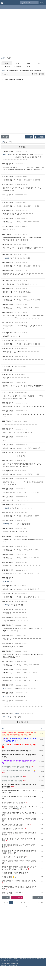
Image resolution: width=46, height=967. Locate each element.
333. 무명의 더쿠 (7, 437)
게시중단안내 (39, 959)
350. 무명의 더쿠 (7, 578)
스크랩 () (41, 137)
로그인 (42, 3)
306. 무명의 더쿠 (7, 202)
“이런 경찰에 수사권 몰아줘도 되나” (13, 829)
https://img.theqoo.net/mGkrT (12, 79)
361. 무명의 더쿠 (7, 669)
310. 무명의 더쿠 (7, 234)
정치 (28, 66)
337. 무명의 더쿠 (7, 471)
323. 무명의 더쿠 (7, 348)
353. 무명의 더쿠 (7, 601)
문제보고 (16, 960)
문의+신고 (10, 960)
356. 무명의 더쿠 (7, 625)
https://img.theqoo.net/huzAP (13, 326)
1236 (12, 787)
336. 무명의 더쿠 (7, 460)
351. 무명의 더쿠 (7, 586)
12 (6, 889)
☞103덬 (6, 155)
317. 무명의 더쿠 (7, 296)
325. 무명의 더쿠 (7, 367)
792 (32, 767)
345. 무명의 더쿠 (7, 536)
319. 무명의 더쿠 (7, 312)
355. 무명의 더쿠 (7, 617)
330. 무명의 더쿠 (7, 411)
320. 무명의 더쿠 (7, 322)
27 (8, 847)
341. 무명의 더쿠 (7, 504)
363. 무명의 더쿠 (7, 685)
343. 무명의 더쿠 (7, 520)
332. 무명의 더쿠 (7, 429)
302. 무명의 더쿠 (7, 164)
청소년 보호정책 (29, 959)
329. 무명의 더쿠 (7, 403)
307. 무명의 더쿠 (7, 210)
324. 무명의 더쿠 (7, 356)
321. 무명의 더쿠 (7, 333)
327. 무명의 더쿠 (7, 382)
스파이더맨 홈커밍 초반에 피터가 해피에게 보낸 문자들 (19, 861)
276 (3, 773)
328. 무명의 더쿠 (7, 393)
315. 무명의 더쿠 (7, 280)
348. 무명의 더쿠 (7, 562)
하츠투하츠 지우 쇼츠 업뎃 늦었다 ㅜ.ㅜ (14, 825)
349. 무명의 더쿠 (7, 570)
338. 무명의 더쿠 (7, 478)
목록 (6, 137)
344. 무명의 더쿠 (7, 528)
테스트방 (3, 960)
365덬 (17, 713)
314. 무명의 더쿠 (7, 270)
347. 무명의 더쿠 (7, 554)
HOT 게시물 (18, 898)
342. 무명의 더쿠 (7, 512)
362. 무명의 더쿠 (7, 677)
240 (30, 735)
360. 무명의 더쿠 (7, 661)
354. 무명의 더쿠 (7, 609)
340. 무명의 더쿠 (7, 497)
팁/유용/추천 (17, 66)
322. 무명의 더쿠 (7, 341)
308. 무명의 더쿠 (7, 218)
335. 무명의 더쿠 (7, 452)
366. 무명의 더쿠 (7, 713)
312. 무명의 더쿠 (7, 254)
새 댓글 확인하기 (23, 722)
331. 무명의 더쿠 (7, 421)
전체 (6, 63)
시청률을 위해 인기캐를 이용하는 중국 (14, 873)
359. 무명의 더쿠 (7, 651)
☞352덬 (6, 605)
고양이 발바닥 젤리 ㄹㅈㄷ (10, 893)
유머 (28, 63)
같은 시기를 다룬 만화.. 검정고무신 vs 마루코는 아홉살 (19, 819)
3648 (24, 777)
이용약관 (9, 959)
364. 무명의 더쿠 (7, 693)
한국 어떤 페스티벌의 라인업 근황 (12, 803)
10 (42, 903)
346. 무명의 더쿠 (7, 546)
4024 (24, 781)
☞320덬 (6, 508)
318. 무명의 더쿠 (7, 304)
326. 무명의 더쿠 (7, 374)
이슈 (17, 63)
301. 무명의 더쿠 (7, 151)
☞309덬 (6, 258)
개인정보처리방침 (18, 959)
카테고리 (6, 58)
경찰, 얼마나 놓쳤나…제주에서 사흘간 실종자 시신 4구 (19, 881)
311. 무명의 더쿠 (7, 244)
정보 (39, 63)
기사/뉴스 (7, 66)
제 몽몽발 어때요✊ (8, 877)
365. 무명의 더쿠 (7, 701)
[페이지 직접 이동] (19, 906)
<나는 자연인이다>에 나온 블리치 (12, 857)
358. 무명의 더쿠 (7, 643)
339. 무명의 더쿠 (7, 489)
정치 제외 (39, 898)
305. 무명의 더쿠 (7, 195)
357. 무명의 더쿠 (7, 635)
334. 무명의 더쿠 (7, 445)
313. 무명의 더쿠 (7, 262)
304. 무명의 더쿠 (7, 184)
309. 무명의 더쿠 (7, 226)
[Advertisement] (23, 33)
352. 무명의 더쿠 (7, 594)
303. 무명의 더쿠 (7, 176)
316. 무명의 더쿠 (7, 288)
